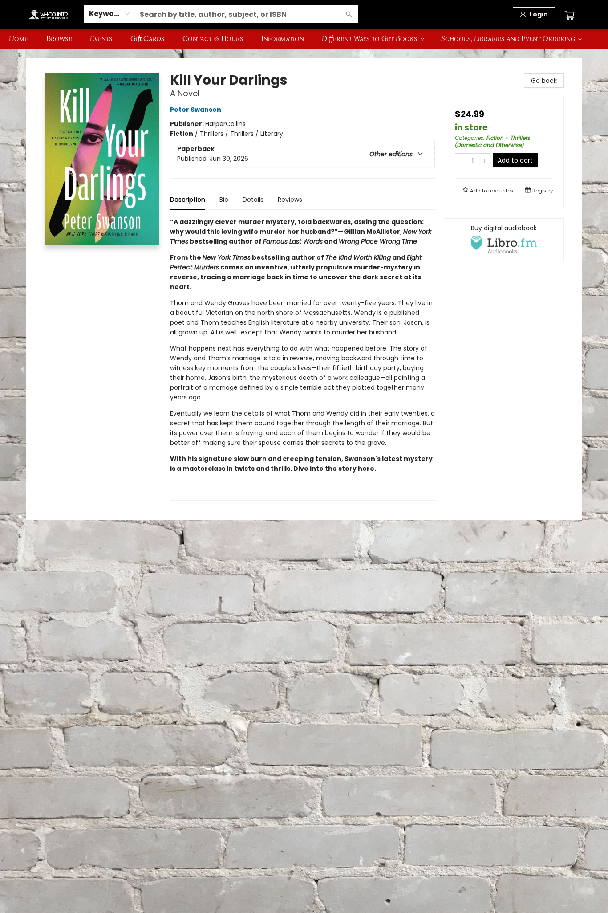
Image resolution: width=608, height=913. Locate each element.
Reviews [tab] (290, 199)
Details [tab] (253, 199)
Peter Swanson (195, 109)
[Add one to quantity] (484, 160)
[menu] (304, 39)
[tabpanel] (302, 359)
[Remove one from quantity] (460, 160)
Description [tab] (187, 199)
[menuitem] (18, 39)
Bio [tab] (223, 199)
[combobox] (109, 13)
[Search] (349, 14)
